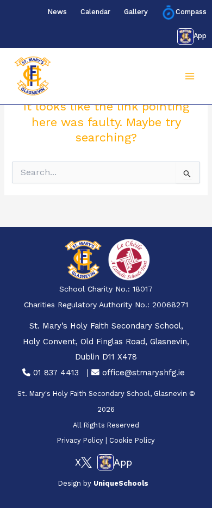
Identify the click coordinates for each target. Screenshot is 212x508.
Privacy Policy (80, 440)
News (57, 12)
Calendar (95, 12)
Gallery (136, 12)
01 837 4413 (54, 372)
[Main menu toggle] (189, 76)
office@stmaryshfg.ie (142, 372)
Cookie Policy (132, 440)
